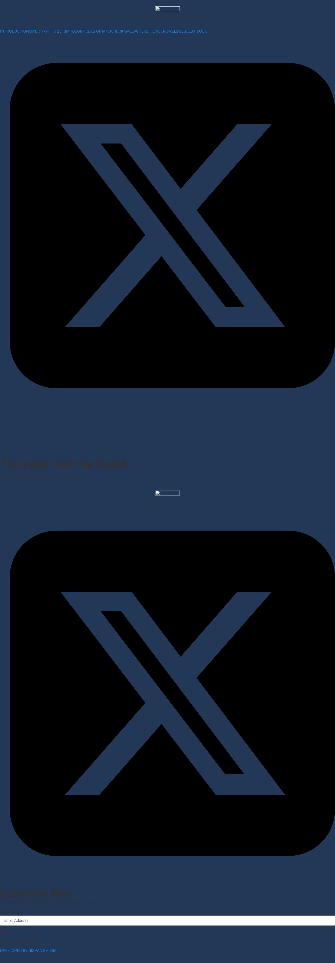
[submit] (4, 930)
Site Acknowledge (164, 31)
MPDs (71, 31)
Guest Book (195, 31)
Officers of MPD (94, 31)
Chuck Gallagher (128, 31)
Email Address (12, 912)
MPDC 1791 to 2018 (47, 31)
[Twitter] (172, 878)
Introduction (14, 31)
